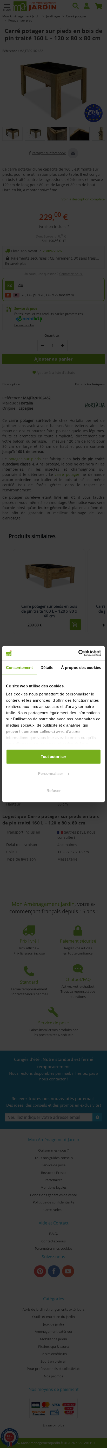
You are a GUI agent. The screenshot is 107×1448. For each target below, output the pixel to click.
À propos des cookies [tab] (81, 667)
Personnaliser (50, 773)
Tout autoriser (53, 756)
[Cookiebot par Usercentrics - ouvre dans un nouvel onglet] (78, 653)
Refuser (53, 790)
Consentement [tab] (19, 667)
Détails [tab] (47, 667)
